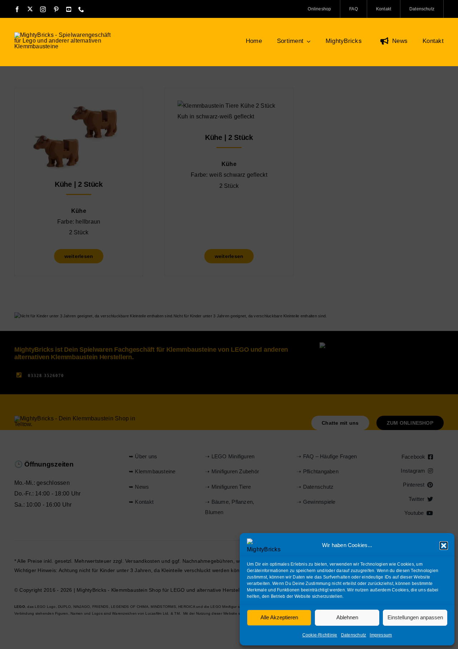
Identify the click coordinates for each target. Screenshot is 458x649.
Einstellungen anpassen (415, 617)
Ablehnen (347, 617)
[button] (443, 545)
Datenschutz (353, 635)
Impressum (381, 635)
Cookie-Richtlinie (319, 635)
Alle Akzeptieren (279, 617)
